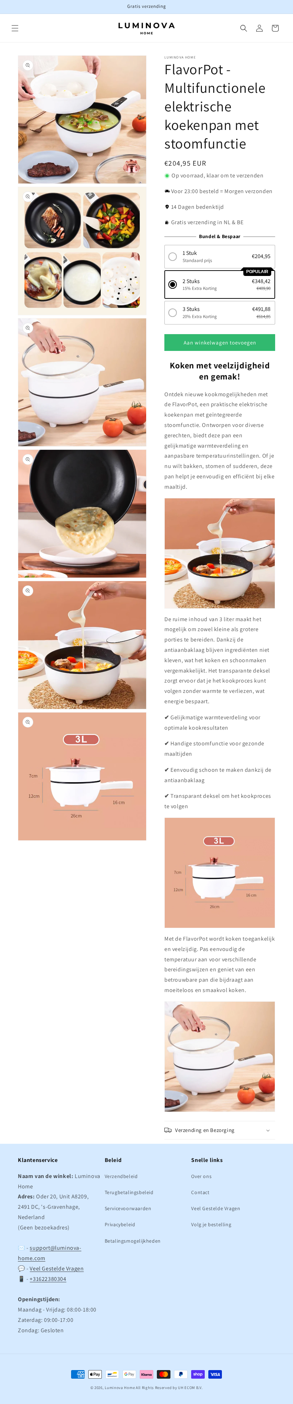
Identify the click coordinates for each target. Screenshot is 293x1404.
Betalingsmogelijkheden (133, 1241)
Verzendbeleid (121, 1176)
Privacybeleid (120, 1224)
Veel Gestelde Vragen (57, 1268)
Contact (200, 1192)
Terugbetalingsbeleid (129, 1192)
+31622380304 (48, 1279)
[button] (15, 28)
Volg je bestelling (211, 1224)
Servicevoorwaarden (128, 1208)
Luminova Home (120, 1387)
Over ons (201, 1176)
